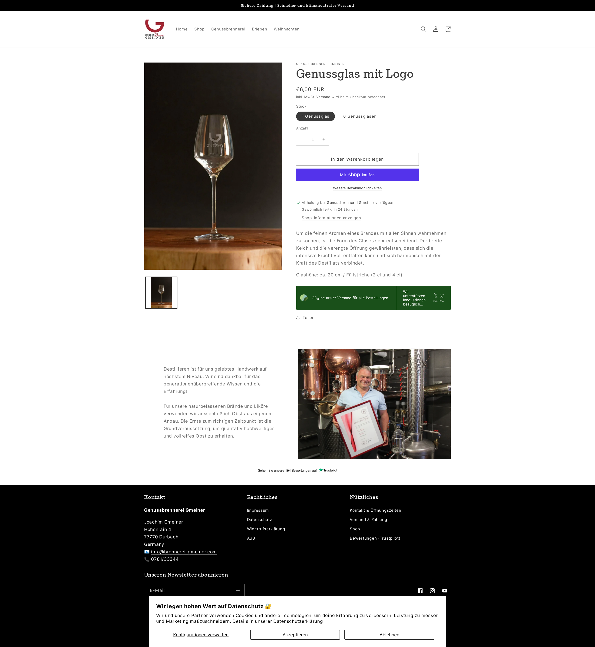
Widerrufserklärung (266, 529)
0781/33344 (164, 559)
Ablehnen (389, 634)
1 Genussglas (315, 116)
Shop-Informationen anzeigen (331, 218)
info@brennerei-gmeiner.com (184, 551)
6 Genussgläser (359, 116)
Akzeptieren (295, 634)
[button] (423, 29)
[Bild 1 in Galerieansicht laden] (161, 293)
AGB (251, 538)
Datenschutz (259, 519)
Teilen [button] (309, 317)
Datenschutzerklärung (298, 621)
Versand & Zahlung (368, 519)
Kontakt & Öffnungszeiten (375, 510)
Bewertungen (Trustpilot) (375, 538)
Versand (323, 97)
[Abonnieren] (238, 590)
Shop (355, 529)
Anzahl (302, 128)
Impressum (258, 510)
